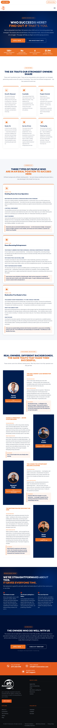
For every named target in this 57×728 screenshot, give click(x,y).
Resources (32, 692)
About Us (4, 709)
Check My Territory (36, 646)
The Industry (5, 713)
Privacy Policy (51, 724)
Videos (3, 715)
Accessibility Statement (30, 725)
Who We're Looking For (35, 690)
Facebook (32, 709)
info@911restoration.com (39, 667)
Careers (32, 694)
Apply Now (5, 2)
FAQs (31, 688)
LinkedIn (32, 711)
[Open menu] (55, 8)
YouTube (32, 713)
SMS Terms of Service (40, 724)
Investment (4, 711)
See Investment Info (36, 40)
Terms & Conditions (29, 724)
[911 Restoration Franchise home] (3, 8)
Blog (3, 717)
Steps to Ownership (34, 686)
